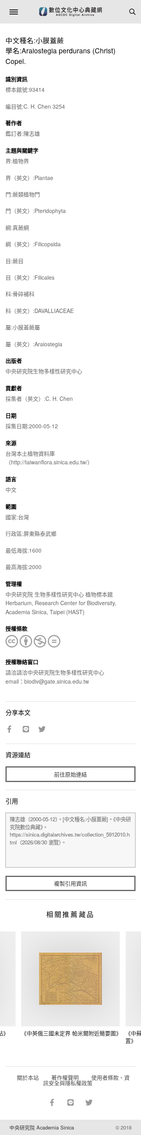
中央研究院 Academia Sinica (41, 1127)
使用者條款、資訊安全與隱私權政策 (86, 1080)
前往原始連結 (70, 774)
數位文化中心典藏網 (70, 11)
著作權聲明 (65, 1077)
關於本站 (28, 1077)
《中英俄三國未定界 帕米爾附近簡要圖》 (71, 1033)
